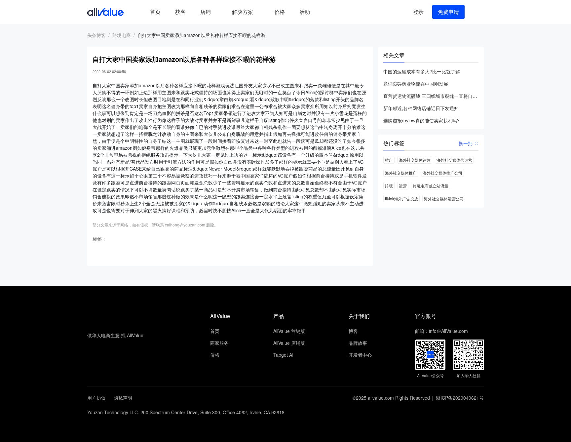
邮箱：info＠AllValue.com (441, 331)
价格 (279, 12)
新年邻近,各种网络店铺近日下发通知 (421, 108)
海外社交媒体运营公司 (444, 198)
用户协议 (96, 397)
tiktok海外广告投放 (401, 198)
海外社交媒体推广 (401, 173)
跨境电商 (121, 35)
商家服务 (219, 343)
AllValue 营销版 (289, 331)
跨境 (389, 185)
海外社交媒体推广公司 (442, 173)
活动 (304, 12)
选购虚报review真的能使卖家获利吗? (421, 120)
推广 (389, 160)
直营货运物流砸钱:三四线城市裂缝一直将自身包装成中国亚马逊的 (430, 96)
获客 (180, 12)
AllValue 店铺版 (289, 343)
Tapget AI (283, 354)
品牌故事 (358, 343)
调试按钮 (322, 12)
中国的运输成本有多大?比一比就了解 (421, 71)
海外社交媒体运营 (415, 160)
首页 (155, 12)
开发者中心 (360, 354)
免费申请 (448, 12)
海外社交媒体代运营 (454, 160)
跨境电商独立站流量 (430, 185)
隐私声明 (123, 397)
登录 (418, 12)
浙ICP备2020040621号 (460, 397)
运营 (403, 185)
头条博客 (96, 35)
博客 (353, 331)
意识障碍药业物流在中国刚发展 (415, 83)
